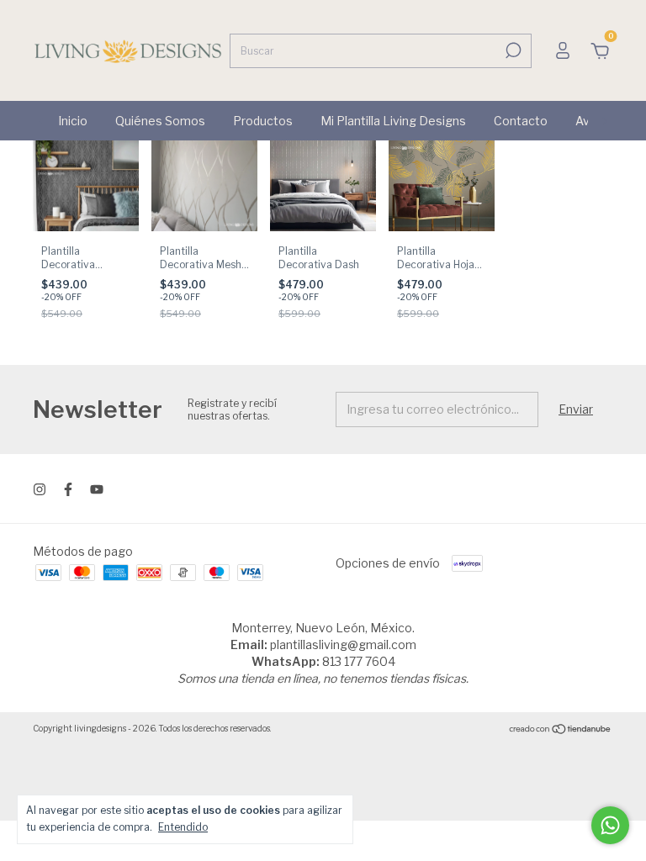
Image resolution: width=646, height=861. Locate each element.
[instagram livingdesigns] (39, 489)
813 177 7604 (358, 661)
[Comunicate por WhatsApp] (610, 825)
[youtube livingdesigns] (96, 489)
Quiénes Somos (160, 121)
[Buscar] (511, 50)
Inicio (72, 121)
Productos (263, 121)
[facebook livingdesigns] (68, 489)
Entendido (183, 827)
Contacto (521, 121)
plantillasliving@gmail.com (343, 644)
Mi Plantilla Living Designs (393, 121)
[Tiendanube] (560, 730)
